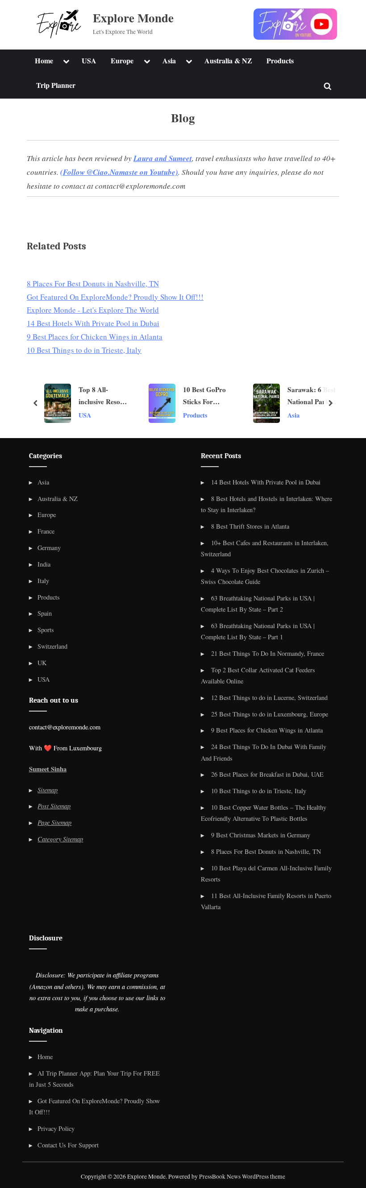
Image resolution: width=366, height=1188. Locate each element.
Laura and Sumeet (162, 158)
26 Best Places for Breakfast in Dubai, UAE (267, 774)
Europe (122, 60)
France (45, 531)
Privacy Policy (56, 1128)
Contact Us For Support (68, 1145)
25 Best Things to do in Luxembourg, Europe (269, 714)
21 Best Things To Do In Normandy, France (267, 653)
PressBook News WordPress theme (242, 1176)
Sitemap (47, 790)
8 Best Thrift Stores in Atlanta (250, 526)
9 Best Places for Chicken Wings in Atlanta (267, 730)
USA (89, 60)
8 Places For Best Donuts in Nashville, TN (266, 851)
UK (41, 662)
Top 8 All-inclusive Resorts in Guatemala (68, 396)
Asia (169, 60)
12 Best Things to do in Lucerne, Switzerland (269, 697)
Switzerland (52, 646)
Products (280, 60)
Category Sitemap (60, 839)
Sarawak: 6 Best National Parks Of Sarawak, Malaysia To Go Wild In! (276, 396)
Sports (45, 629)
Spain (44, 613)
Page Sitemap (54, 822)
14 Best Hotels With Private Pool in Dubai (265, 482)
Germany (49, 547)
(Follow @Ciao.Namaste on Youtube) (119, 172)
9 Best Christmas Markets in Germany (260, 835)
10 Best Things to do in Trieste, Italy (258, 790)
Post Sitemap (54, 806)
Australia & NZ (228, 60)
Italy (43, 580)
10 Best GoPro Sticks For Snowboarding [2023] (169, 396)
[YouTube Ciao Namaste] (295, 24)
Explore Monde (133, 17)
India (43, 564)
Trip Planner (55, 85)
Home (44, 60)
